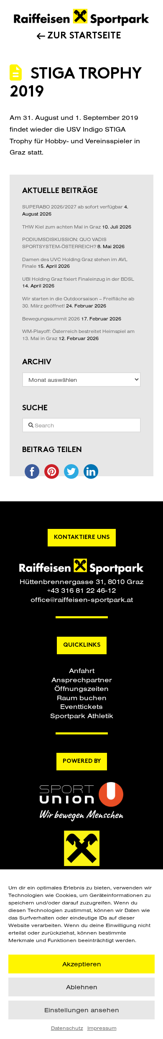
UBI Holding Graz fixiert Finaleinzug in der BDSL (78, 279)
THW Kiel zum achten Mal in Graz (61, 227)
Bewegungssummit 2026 (51, 319)
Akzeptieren (81, 964)
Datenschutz (67, 1028)
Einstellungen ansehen (81, 1010)
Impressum (102, 1028)
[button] (81, 670)
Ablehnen (81, 987)
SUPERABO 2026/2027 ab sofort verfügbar (72, 207)
